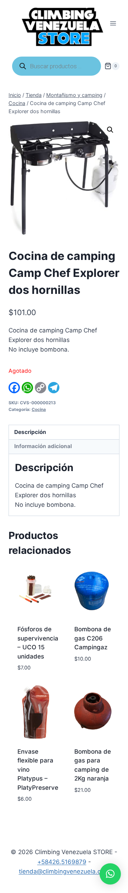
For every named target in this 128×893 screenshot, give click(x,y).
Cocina (39, 409)
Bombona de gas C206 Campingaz (92, 638)
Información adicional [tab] (43, 446)
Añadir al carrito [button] (88, 675)
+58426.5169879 (61, 861)
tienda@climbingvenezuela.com (64, 871)
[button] (110, 129)
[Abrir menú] (112, 23)
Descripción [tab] (30, 432)
